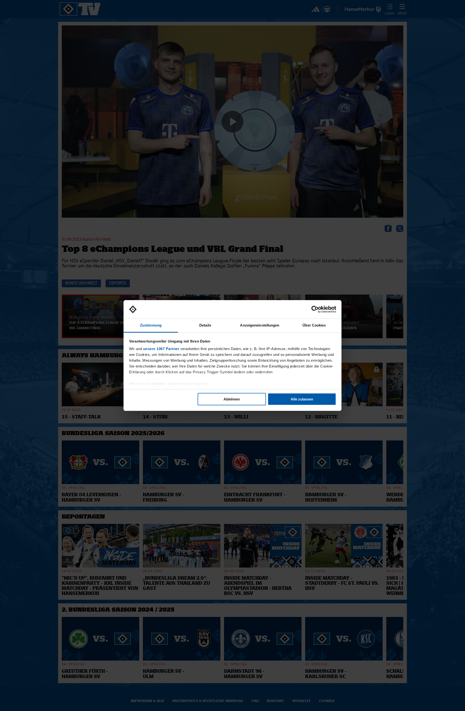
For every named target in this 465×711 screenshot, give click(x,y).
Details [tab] (205, 325)
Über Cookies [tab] (314, 325)
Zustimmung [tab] (151, 325)
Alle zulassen (302, 399)
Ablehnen (232, 399)
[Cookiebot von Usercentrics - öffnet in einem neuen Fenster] (315, 309)
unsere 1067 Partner (161, 349)
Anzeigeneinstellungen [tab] (259, 325)
